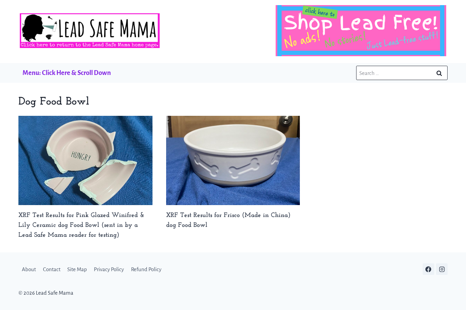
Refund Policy (146, 269)
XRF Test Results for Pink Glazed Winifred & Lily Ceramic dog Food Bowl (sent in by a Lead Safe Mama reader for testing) (81, 225)
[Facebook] (428, 269)
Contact (51, 269)
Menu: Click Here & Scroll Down (67, 72)
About (29, 269)
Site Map (77, 269)
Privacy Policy (109, 269)
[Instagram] (442, 269)
